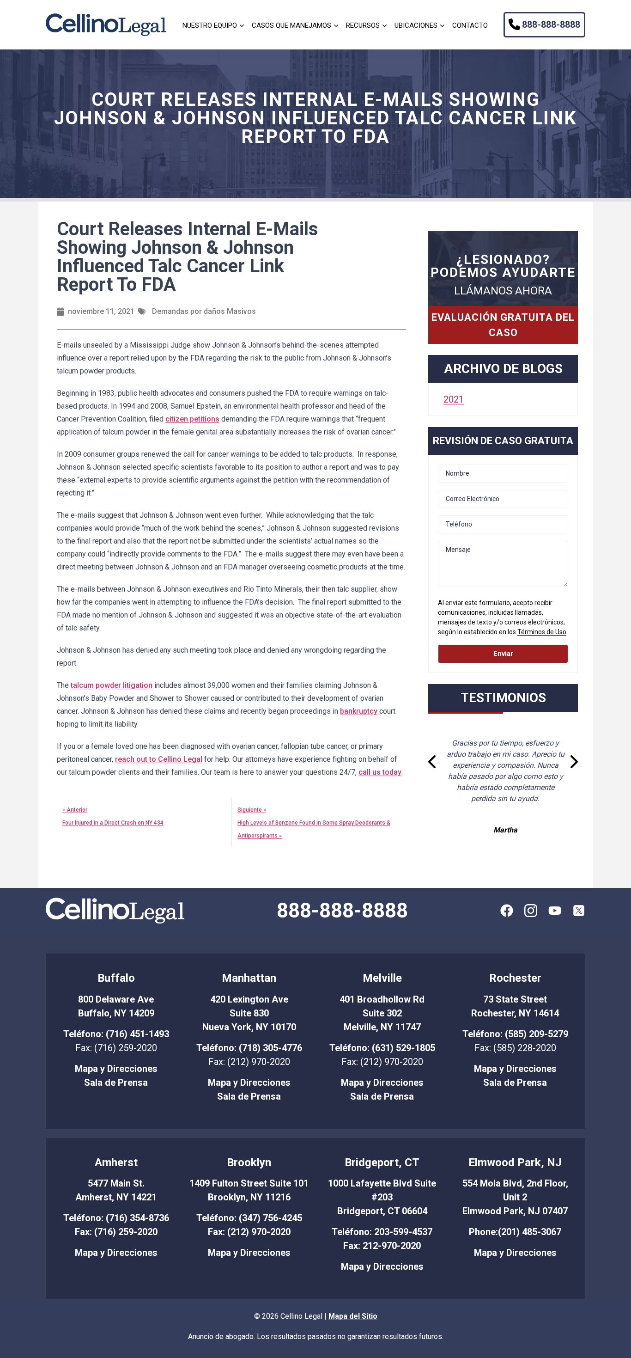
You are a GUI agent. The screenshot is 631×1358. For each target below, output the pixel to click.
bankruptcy (358, 711)
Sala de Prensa (116, 1082)
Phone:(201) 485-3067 (515, 1231)
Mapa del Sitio (352, 1316)
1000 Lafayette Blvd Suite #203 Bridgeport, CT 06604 (382, 1197)
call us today (379, 772)
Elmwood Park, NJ (515, 1162)
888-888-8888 (551, 24)
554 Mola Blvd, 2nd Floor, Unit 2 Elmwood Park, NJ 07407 (515, 1197)
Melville (382, 978)
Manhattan (249, 978)
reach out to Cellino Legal (158, 759)
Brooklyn (249, 1162)
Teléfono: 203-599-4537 (382, 1231)
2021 (453, 399)
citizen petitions (192, 419)
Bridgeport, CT (382, 1162)
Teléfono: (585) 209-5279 (515, 1034)
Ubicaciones (415, 25)
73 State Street (515, 999)
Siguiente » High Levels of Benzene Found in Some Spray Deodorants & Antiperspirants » (313, 823)
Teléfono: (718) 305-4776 (249, 1047)
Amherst (116, 1162)
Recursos (363, 25)
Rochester (515, 978)
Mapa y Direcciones (116, 1068)
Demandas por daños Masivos (204, 311)
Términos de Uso (541, 632)
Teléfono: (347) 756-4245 (249, 1217)
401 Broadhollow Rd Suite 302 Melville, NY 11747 (382, 1013)
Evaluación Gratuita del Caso (503, 325)
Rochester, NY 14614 (515, 1013)
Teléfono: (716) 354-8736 (116, 1217)
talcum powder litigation (111, 685)
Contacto (470, 25)
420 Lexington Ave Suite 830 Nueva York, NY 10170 (249, 1013)
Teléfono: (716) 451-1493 (116, 1034)
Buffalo (116, 978)
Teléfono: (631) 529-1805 (382, 1047)
